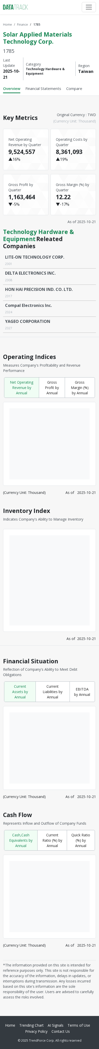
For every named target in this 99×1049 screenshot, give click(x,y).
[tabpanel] (49, 554)
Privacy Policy (36, 1031)
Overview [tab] (11, 88)
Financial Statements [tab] (43, 88)
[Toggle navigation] (89, 7)
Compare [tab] (74, 88)
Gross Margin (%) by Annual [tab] (80, 387)
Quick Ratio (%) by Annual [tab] (80, 840)
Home (7, 24)
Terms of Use (79, 1025)
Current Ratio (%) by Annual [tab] (52, 840)
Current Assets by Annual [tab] (20, 691)
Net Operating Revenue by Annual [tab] (21, 387)
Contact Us (61, 1031)
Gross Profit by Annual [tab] (52, 387)
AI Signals (55, 1025)
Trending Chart (31, 1025)
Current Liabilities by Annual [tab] (52, 691)
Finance (22, 24)
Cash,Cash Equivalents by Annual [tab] (20, 840)
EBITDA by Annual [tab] (82, 692)
